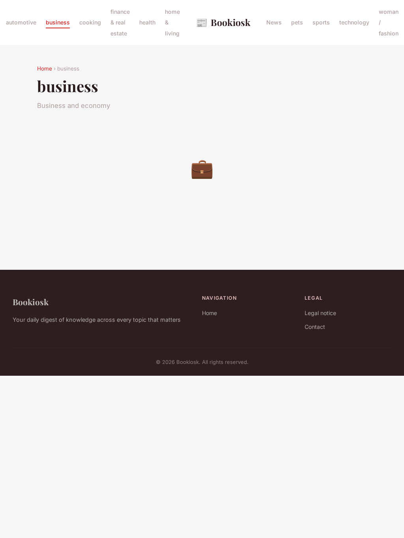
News (274, 22)
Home (44, 68)
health (147, 22)
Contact (315, 326)
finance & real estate (120, 22)
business (58, 22)
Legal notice (320, 313)
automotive (21, 22)
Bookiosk (223, 22)
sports (321, 22)
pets (297, 22)
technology (354, 22)
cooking (90, 22)
